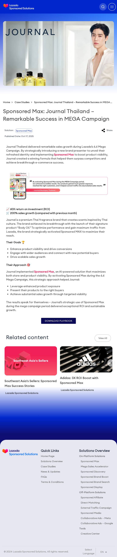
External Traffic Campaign (96, 507)
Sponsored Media (91, 512)
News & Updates (50, 471)
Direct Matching (90, 502)
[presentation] (111, 363)
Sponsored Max (24, 130)
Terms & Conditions (52, 481)
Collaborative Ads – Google (97, 523)
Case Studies (22, 102)
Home (6, 102)
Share (109, 130)
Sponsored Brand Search (95, 481)
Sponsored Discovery (93, 471)
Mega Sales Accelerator (94, 466)
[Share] (103, 130)
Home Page (47, 456)
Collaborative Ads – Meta (96, 518)
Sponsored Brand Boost (94, 476)
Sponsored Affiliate (92, 497)
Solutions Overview (52, 461)
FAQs (44, 476)
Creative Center (90, 533)
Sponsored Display (92, 487)
